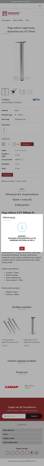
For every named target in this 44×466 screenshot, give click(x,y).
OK (22, 249)
